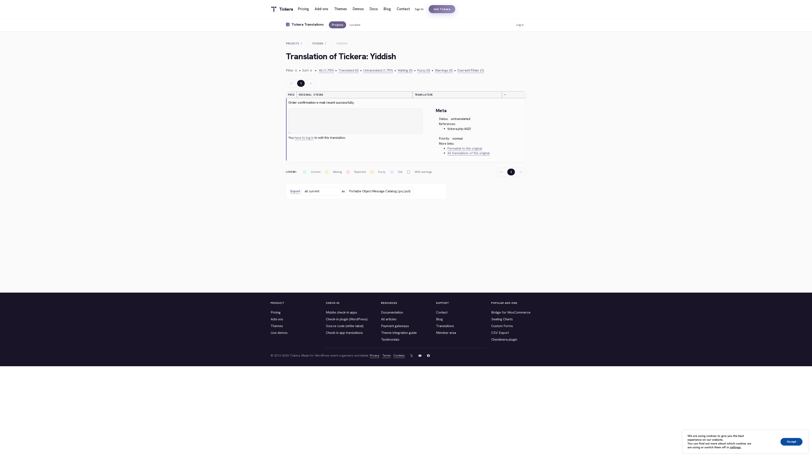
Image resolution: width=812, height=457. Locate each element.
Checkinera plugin (504, 339)
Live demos (279, 332)
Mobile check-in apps (341, 312)
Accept (791, 442)
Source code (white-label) (344, 326)
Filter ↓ (292, 70)
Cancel (293, 147)
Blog (439, 319)
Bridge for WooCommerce (511, 312)
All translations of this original (468, 153)
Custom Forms (502, 326)
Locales (355, 25)
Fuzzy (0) (423, 70)
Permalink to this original (464, 148)
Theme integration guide (399, 332)
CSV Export (500, 332)
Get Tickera (442, 9)
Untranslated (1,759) (378, 70)
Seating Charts (502, 319)
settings (735, 447)
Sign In (419, 9)
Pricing (276, 312)
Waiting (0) (405, 70)
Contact (441, 312)
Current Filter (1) (470, 70)
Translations (445, 326)
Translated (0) (348, 70)
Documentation (392, 312)
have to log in (304, 138)
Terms (386, 355)
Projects (337, 25)
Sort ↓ (307, 70)
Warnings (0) (444, 70)
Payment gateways (395, 326)
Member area (446, 332)
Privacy (374, 355)
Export (295, 191)
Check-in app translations (344, 332)
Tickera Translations (307, 24)
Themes (277, 326)
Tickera (317, 43)
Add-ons (277, 319)
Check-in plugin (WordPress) (347, 319)
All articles (388, 319)
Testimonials (390, 339)
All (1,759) (326, 70)
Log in (520, 25)
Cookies (399, 355)
